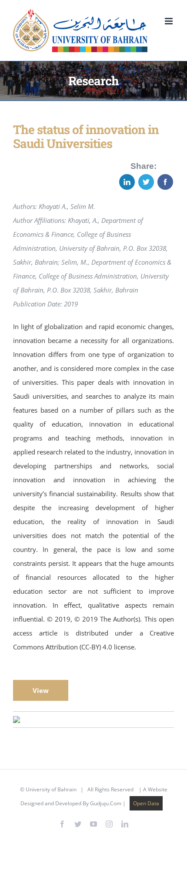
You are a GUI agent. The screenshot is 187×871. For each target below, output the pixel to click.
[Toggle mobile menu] (169, 21)
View (41, 690)
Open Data (146, 803)
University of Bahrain (51, 789)
